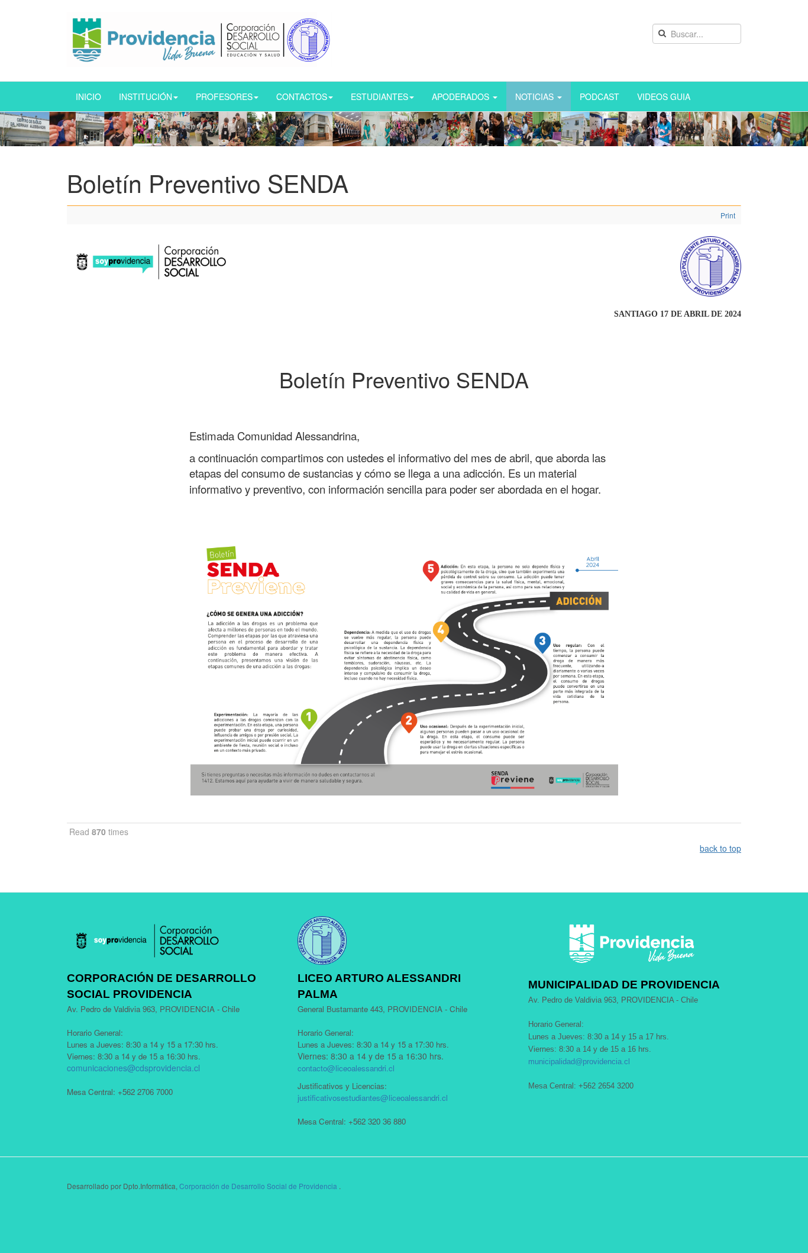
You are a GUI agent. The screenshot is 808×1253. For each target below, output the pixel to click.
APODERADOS (462, 96)
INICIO (88, 96)
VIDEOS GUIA (663, 96)
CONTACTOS (301, 96)
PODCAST (599, 96)
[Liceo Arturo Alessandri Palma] (199, 39)
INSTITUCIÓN (145, 96)
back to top (720, 848)
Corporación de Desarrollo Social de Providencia (258, 1186)
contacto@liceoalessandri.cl (346, 1068)
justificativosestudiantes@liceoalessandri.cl (373, 1097)
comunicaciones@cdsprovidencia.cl (133, 1068)
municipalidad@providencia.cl (579, 1061)
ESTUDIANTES (379, 96)
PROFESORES (224, 96)
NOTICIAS (535, 96)
